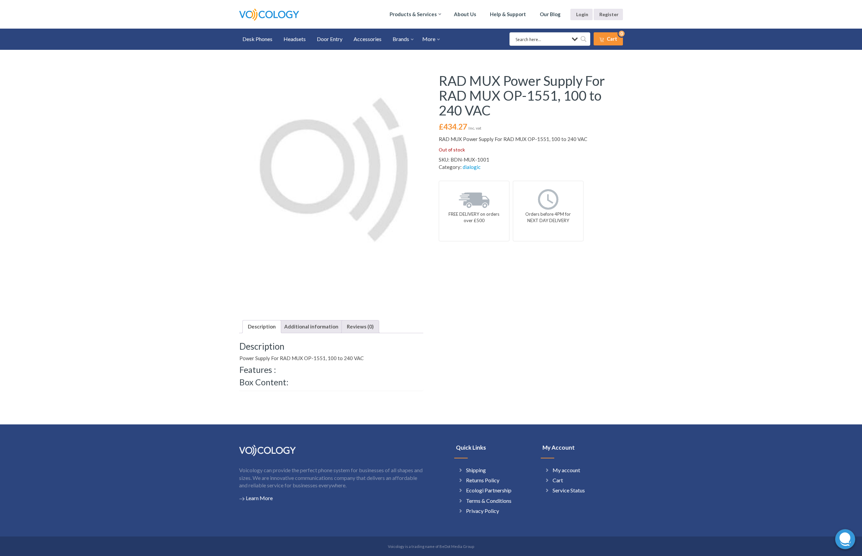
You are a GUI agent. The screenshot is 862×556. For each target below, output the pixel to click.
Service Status (569, 490)
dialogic (471, 167)
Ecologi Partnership (488, 490)
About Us (465, 14)
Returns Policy (482, 480)
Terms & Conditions (488, 500)
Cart (558, 480)
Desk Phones (257, 39)
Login (582, 14)
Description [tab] (262, 326)
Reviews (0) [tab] (360, 326)
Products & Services (413, 14)
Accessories (368, 39)
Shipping (476, 470)
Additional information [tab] (311, 326)
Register (609, 14)
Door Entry (329, 39)
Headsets (295, 39)
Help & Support (508, 14)
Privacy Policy (482, 511)
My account (566, 470)
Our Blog (550, 14)
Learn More (259, 498)
